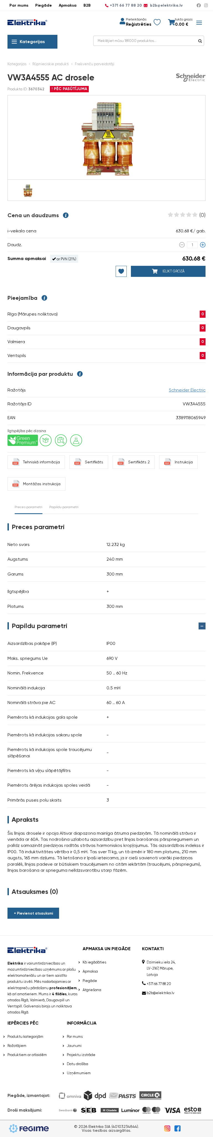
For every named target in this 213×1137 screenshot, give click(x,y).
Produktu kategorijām (25, 1036)
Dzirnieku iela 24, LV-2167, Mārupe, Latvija (161, 968)
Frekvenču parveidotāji (94, 64)
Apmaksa (68, 5)
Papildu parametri (63, 507)
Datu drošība (77, 1064)
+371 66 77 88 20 (126, 5)
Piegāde (43, 5)
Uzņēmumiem (79, 1073)
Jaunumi (74, 1046)
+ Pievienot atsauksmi (33, 913)
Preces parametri (28, 507)
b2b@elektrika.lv (166, 5)
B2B (87, 5)
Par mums (18, 5)
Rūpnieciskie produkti (50, 64)
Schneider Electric (187, 390)
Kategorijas (32, 41)
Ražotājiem (16, 1046)
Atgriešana (92, 990)
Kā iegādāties (94, 962)
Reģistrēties (138, 24)
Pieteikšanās (136, 19)
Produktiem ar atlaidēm (27, 1055)
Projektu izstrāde (81, 1055)
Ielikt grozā (173, 271)
